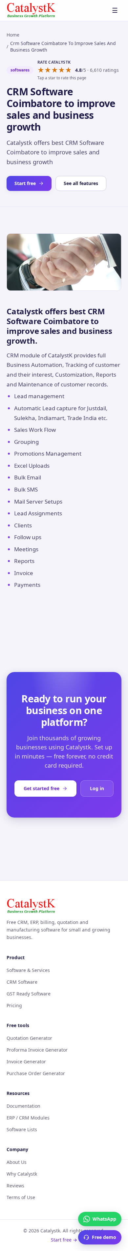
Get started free (41, 788)
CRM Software (22, 982)
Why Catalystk (22, 1174)
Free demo (104, 1237)
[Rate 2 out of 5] (47, 70)
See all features (81, 183)
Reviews (15, 1185)
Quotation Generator (29, 1038)
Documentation (23, 1106)
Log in (97, 788)
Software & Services (28, 970)
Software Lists (22, 1129)
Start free (25, 183)
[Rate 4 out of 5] (61, 70)
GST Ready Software (29, 994)
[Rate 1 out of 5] (40, 70)
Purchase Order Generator (36, 1073)
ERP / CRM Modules (28, 1118)
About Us (17, 1162)
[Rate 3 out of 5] (54, 70)
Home (13, 35)
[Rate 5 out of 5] (68, 70)
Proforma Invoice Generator (37, 1050)
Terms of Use (21, 1197)
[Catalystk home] (31, 10)
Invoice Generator (26, 1061)
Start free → (64, 1240)
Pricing (14, 1005)
